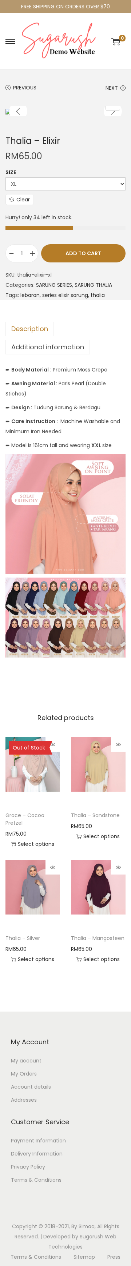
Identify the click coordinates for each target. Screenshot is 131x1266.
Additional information (47, 346)
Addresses (24, 1100)
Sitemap (84, 1257)
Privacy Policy (28, 1166)
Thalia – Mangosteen (97, 938)
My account (26, 1060)
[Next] (113, 111)
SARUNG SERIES (54, 285)
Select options (36, 844)
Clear (23, 199)
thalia (98, 295)
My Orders (24, 1073)
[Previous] (18, 111)
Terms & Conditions (36, 1179)
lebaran (30, 295)
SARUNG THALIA (93, 285)
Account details (31, 1086)
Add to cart (83, 253)
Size (10, 172)
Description (29, 328)
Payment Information (38, 1140)
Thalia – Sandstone (95, 815)
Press (113, 1257)
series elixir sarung (65, 295)
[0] (115, 41)
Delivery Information (37, 1153)
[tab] (65, 329)
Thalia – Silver (22, 938)
